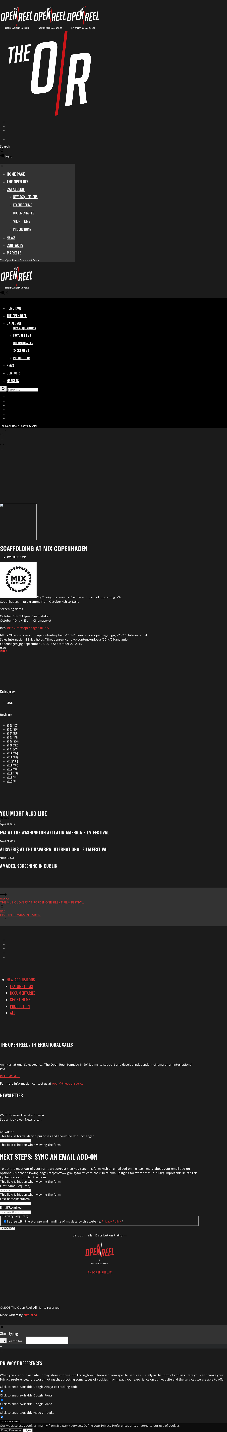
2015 (9, 769)
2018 (9, 757)
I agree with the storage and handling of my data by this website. (65, 1221)
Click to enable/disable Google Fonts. (26, 1395)
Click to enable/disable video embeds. (27, 1413)
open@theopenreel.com (69, 1083)
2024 (9, 733)
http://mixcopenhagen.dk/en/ (28, 628)
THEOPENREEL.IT (99, 1272)
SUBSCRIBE (7, 1228)
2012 (9, 781)
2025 (9, 729)
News (9, 703)
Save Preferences (10, 1421)
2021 (9, 745)
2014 (9, 773)
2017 (9, 761)
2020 (9, 749)
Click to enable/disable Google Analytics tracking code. (39, 1387)
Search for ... (16, 1341)
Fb (4, 651)
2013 (9, 777)
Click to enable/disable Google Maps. (26, 1404)
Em (1, 651)
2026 (9, 725)
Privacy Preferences (11, 1430)
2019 (9, 753)
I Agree (27, 1430)
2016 (9, 765)
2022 (9, 741)
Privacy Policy (111, 1221)
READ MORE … (10, 1076)
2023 (9, 737)
